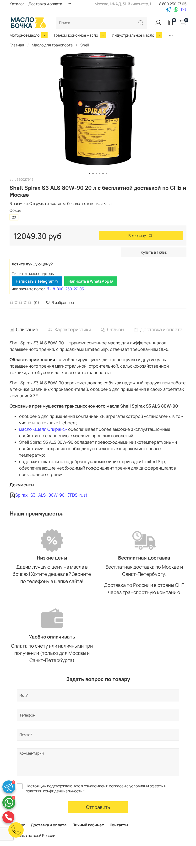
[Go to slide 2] (93, 173)
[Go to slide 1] (89, 173)
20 (14, 217)
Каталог (17, 3)
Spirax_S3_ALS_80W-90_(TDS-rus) (51, 495)
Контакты (119, 825)
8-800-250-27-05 (68, 288)
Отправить (98, 807)
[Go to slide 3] (96, 173)
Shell (84, 45)
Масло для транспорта (52, 45)
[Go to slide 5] (103, 173)
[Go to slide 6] (106, 173)
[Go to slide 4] (99, 173)
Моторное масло (24, 35)
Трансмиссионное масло (75, 35)
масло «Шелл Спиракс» (43, 429)
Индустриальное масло (133, 35)
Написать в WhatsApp (88, 281)
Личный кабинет (88, 825)
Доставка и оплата (45, 3)
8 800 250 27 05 (172, 3)
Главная (17, 45)
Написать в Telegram (35, 281)
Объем (16, 210)
